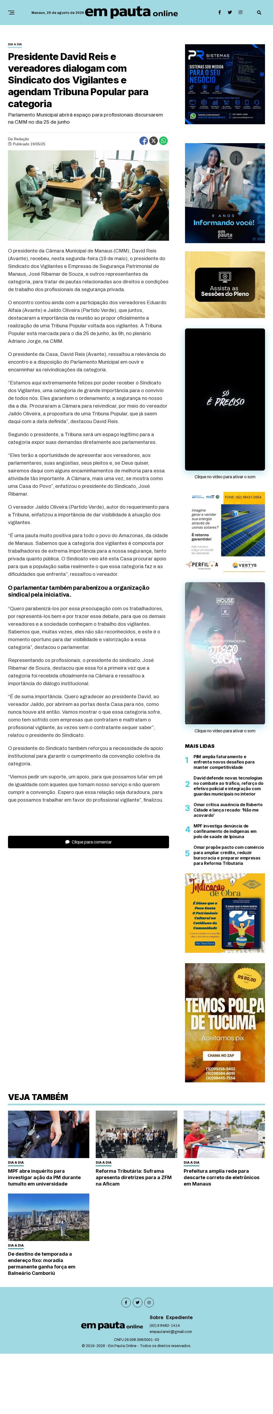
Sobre (156, 1330)
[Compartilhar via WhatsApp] (163, 140)
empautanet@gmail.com (171, 1345)
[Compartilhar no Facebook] (143, 140)
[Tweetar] (153, 140)
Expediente (179, 1330)
